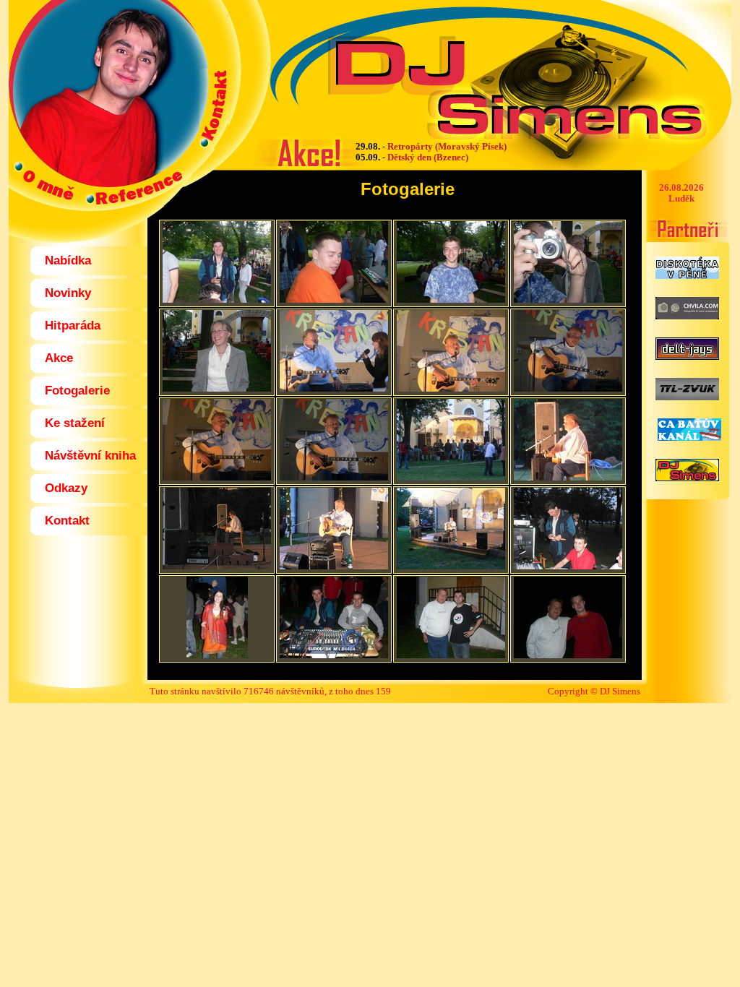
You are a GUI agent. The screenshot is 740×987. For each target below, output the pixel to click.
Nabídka (68, 260)
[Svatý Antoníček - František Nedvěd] (217, 300)
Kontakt (67, 520)
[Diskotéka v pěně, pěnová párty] (687, 275)
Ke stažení (75, 423)
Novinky (68, 293)
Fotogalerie (77, 390)
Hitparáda (72, 325)
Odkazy (66, 488)
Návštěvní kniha (90, 455)
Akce (59, 358)
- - (431, 152)
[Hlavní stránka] (103, 81)
